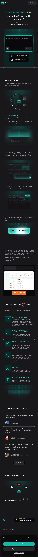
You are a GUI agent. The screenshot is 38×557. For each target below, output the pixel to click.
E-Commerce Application (25, 268)
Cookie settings (19, 552)
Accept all (19, 544)
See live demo (18, 292)
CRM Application (9, 268)
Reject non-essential (19, 549)
